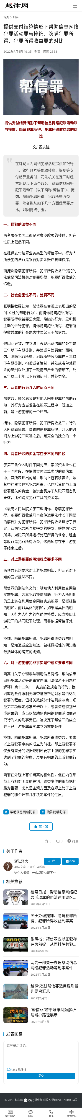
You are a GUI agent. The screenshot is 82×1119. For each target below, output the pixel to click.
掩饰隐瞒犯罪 (56, 812)
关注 (54, 861)
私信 (72, 861)
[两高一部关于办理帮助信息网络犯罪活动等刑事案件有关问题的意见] (15, 968)
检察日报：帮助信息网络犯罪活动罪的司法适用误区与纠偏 (54, 895)
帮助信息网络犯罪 (23, 812)
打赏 (72, 840)
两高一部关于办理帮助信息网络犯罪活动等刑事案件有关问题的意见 (54, 965)
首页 (6, 17)
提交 (41, 1076)
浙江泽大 (21, 861)
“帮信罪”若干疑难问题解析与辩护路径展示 (53, 1012)
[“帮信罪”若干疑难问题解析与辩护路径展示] (15, 1015)
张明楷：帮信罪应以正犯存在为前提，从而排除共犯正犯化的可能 (54, 942)
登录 (10, 1069)
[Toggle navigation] (75, 6)
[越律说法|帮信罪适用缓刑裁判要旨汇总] (15, 991)
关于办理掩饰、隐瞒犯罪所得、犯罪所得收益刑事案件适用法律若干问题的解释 (54, 918)
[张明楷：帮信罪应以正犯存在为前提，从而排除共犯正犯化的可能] (15, 944)
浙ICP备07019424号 (64, 1100)
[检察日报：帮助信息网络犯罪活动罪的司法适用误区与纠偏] (15, 897)
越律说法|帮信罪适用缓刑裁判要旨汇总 (54, 989)
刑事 (37, 51)
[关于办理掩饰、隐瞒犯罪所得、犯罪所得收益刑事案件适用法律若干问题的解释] (15, 921)
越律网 (19, 1100)
